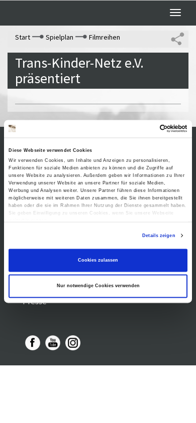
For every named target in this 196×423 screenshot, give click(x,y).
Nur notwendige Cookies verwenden (98, 286)
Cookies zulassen (98, 260)
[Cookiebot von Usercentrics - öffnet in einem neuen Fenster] (143, 129)
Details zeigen (158, 235)
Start (22, 37)
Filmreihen (104, 37)
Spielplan (59, 37)
